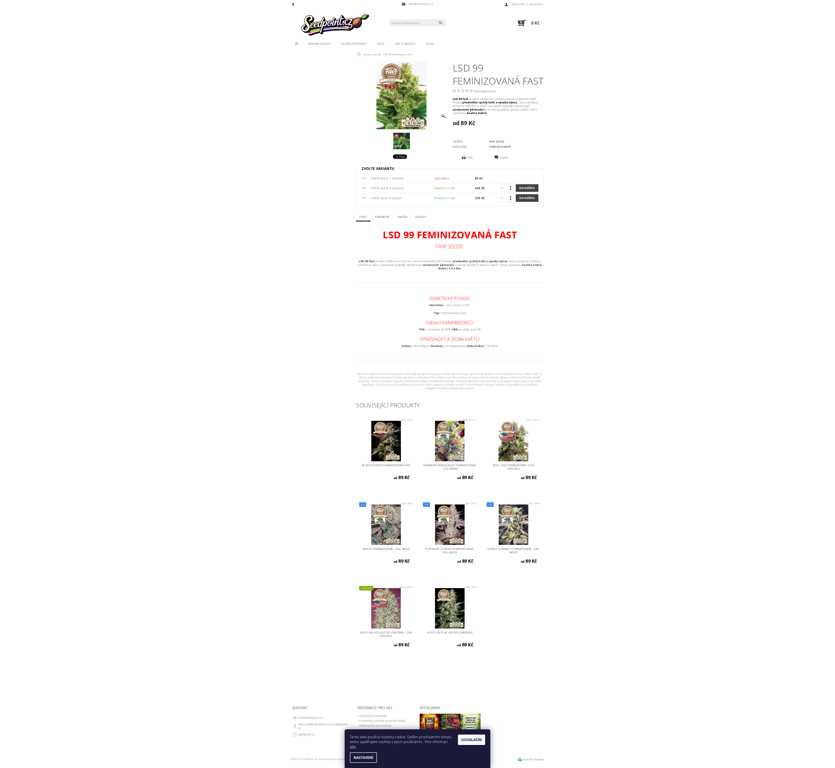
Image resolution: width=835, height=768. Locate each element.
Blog (430, 44)
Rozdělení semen (353, 44)
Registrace (536, 4)
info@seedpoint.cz (310, 718)
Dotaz (504, 157)
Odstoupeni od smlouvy (375, 725)
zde (353, 746)
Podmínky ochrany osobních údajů (382, 721)
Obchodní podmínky (372, 716)
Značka (402, 217)
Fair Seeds (496, 141)
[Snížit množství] (511, 190)
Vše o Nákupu (405, 44)
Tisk (470, 157)
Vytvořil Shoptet (533, 759)
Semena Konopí (319, 44)
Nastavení (363, 757)
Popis (363, 217)
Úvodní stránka (296, 43)
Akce (380, 44)
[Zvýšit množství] (511, 186)
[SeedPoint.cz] (334, 25)
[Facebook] (293, 4)
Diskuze (420, 217)
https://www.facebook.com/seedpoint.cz (323, 726)
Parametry (382, 217)
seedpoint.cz (306, 734)
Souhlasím (471, 739)
